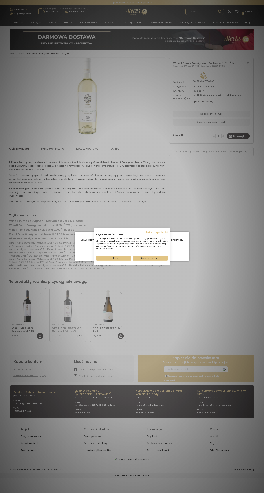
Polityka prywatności (157, 232)
